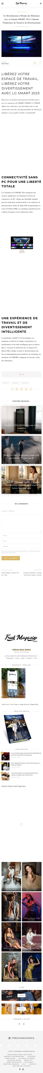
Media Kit (28, 1060)
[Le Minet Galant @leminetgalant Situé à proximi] (27, 1045)
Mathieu (5, 63)
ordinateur (25, 383)
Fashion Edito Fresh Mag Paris (14, 786)
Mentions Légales (11, 1064)
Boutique (29, 1062)
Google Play (34, 704)
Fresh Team (10, 1058)
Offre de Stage (14, 1060)
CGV (24, 1064)
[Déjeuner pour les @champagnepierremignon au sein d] (18, 1045)
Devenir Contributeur (14, 1056)
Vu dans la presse (26, 1058)
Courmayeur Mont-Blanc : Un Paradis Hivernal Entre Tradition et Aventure (32, 574)
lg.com (21, 374)
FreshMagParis (23, 1038)
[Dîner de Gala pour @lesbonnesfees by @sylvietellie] (1, 1045)
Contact (32, 1064)
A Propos (32, 1056)
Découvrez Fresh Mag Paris (20, 1054)
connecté (6, 383)
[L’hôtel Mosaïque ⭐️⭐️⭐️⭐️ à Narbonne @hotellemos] (9, 1045)
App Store (23, 704)
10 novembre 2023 (21, 26)
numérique (15, 383)
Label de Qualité (14, 1062)
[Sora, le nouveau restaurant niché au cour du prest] (35, 1045)
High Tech (21, 12)
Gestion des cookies (21, 1066)
